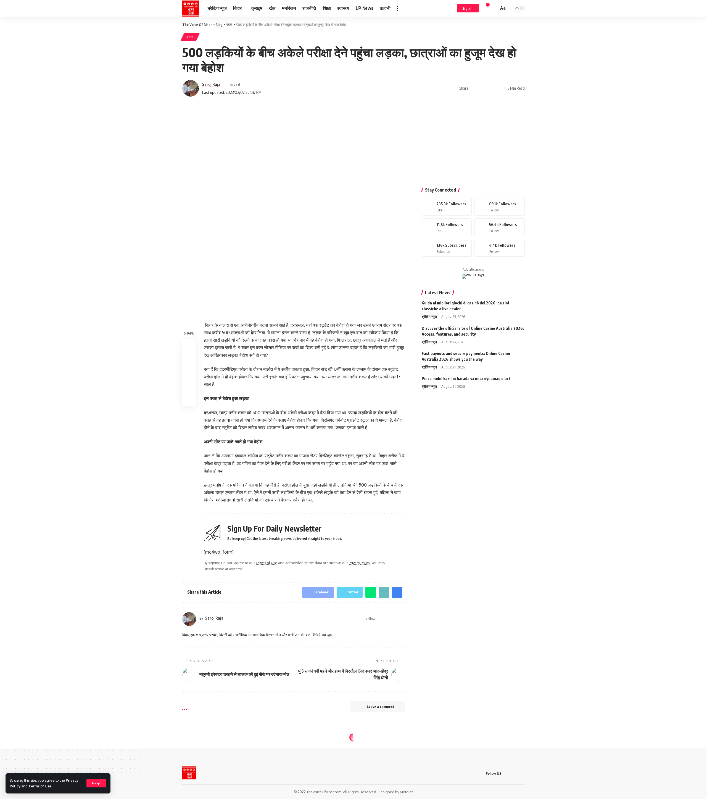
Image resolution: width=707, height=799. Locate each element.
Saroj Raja (211, 84)
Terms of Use (39, 786)
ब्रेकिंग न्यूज (429, 317)
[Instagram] (499, 227)
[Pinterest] (446, 227)
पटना (190, 37)
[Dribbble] (499, 248)
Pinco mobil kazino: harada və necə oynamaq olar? (466, 378)
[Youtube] (446, 248)
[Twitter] (499, 206)
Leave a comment (380, 707)
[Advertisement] (353, 143)
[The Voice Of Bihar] (190, 8)
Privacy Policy (359, 563)
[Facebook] (446, 206)
